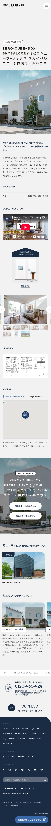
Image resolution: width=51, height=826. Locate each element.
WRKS (25, 729)
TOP (4, 673)
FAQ (4, 739)
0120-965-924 (28, 686)
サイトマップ (7, 802)
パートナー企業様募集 (10, 805)
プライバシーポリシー (23, 802)
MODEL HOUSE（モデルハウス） (26, 673)
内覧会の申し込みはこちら (29, 820)
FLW (12, 739)
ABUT (6, 729)
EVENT (35, 734)
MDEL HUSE (22, 734)
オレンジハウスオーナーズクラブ (17, 757)
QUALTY (35, 729)
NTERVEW (7, 734)
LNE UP (15, 729)
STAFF (43, 734)
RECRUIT (6, 744)
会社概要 (37, 802)
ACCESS (21, 739)
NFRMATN (35, 739)
